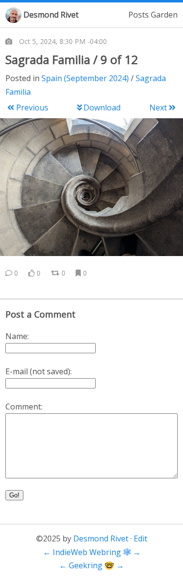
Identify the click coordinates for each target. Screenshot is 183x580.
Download (102, 107)
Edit (140, 538)
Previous (32, 107)
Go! (14, 495)
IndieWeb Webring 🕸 (92, 552)
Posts (138, 14)
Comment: (23, 406)
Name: (17, 336)
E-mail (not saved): (38, 371)
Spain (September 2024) (85, 78)
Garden (164, 14)
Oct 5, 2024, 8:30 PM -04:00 (63, 41)
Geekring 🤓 (91, 565)
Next (158, 107)
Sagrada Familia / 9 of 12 (71, 59)
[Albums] (8, 41)
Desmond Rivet (51, 14)
